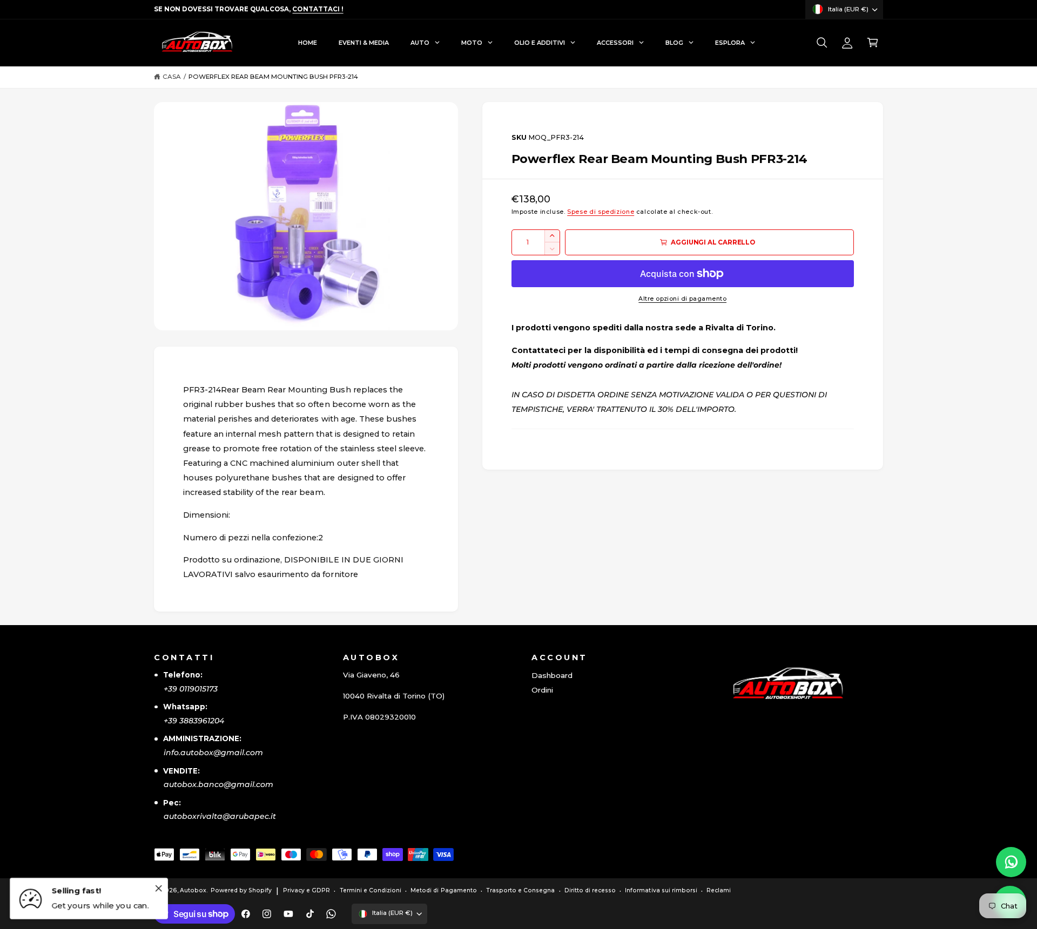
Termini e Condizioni (370, 890)
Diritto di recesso (590, 890)
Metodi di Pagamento (443, 890)
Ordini (542, 690)
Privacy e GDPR (306, 890)
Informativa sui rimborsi (661, 890)
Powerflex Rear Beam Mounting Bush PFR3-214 (273, 76)
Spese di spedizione (600, 211)
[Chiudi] (158, 888)
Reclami (718, 890)
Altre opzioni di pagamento (682, 298)
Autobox (193, 890)
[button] (821, 43)
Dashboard (552, 675)
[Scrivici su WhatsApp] (1011, 862)
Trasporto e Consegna (520, 890)
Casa (172, 76)
